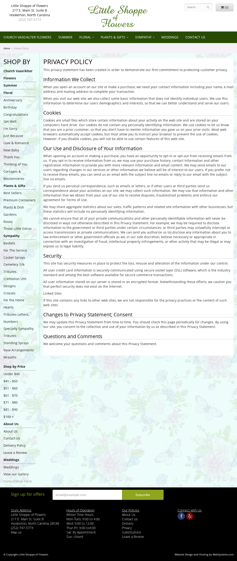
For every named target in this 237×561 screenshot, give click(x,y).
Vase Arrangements (18, 350)
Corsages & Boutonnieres (13, 175)
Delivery (127, 523)
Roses (7, 221)
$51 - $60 (10, 388)
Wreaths (9, 357)
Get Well (9, 121)
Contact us (130, 519)
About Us (10, 431)
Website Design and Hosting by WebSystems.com (204, 554)
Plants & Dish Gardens (13, 211)
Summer (65, 37)
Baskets (9, 243)
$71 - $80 (10, 402)
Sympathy (143, 37)
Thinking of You (15, 164)
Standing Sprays (16, 343)
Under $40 (11, 374)
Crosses (9, 293)
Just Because (13, 136)
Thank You (11, 157)
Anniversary (12, 100)
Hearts (8, 307)
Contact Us (195, 37)
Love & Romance (16, 143)
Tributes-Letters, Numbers (16, 318)
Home (6, 48)
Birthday (10, 107)
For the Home (13, 300)
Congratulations (15, 114)
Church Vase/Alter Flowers (27, 37)
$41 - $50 (10, 381)
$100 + (8, 417)
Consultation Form (17, 481)
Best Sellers (12, 193)
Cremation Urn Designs (14, 282)
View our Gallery (16, 474)
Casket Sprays (14, 257)
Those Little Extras (17, 228)
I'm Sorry (10, 128)
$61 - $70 (10, 395)
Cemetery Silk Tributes (14, 268)
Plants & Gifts (113, 37)
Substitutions (131, 532)
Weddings (169, 37)
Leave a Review (15, 452)
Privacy (127, 528)
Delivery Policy (14, 445)
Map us (16, 532)
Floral (85, 37)
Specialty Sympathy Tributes (18, 332)
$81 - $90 (10, 409)
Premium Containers (19, 200)
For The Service (15, 250)
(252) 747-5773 (30, 19)
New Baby (11, 150)
